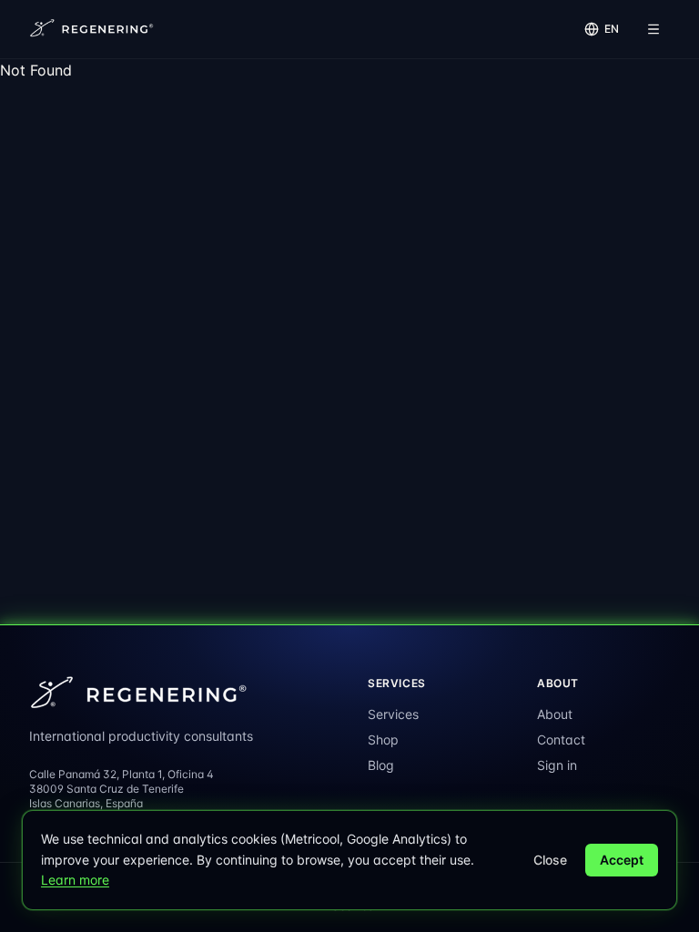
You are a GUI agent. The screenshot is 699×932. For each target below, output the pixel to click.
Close (550, 859)
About (554, 714)
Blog (381, 765)
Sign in (557, 765)
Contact (561, 739)
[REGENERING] (93, 29)
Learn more (75, 879)
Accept (621, 859)
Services (393, 714)
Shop (383, 739)
